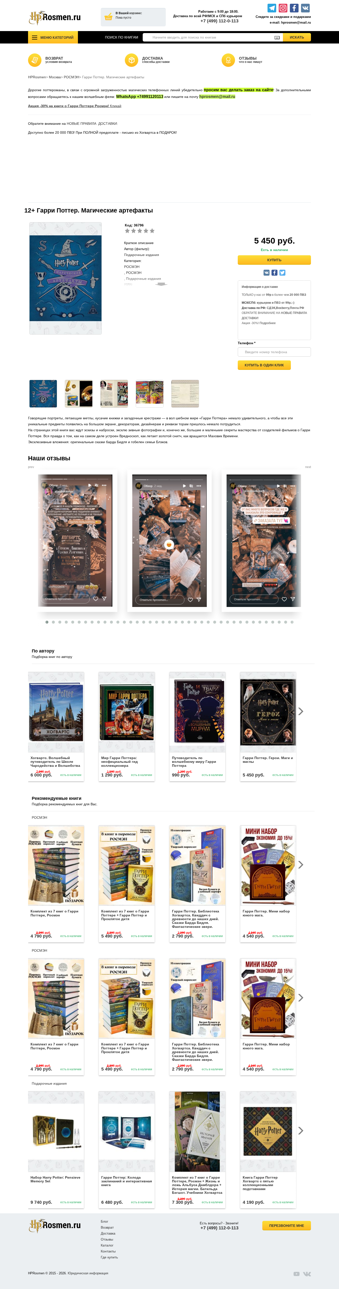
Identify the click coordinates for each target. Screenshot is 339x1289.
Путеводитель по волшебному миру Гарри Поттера (194, 762)
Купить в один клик (264, 365)
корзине (135, 13)
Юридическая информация (88, 1273)
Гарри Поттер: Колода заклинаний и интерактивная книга (126, 1181)
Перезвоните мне (286, 1226)
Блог (104, 1221)
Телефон (246, 343)
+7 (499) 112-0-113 (219, 20)
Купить (274, 260)
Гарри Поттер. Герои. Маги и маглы (268, 760)
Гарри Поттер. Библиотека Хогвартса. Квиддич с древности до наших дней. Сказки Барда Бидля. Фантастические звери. (195, 919)
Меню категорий (56, 38)
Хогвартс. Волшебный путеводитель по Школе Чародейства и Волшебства (55, 762)
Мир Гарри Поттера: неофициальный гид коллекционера (119, 762)
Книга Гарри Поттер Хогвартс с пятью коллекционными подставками (260, 1183)
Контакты (108, 1251)
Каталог (107, 1245)
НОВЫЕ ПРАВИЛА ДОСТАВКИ (92, 124)
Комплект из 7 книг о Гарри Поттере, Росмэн (54, 913)
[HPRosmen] (60, 18)
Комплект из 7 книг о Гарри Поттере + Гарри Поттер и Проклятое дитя (125, 915)
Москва (55, 77)
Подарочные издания (141, 255)
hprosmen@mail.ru (217, 96)
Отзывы (107, 1239)
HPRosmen (37, 77)
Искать (300, 37)
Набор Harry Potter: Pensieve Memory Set (55, 1179)
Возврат (107, 1227)
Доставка (108, 1233)
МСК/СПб (248, 302)
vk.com (307, 1274)
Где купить (109, 1257)
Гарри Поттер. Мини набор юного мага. (266, 913)
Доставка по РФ (253, 308)
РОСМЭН (71, 77)
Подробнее (268, 323)
